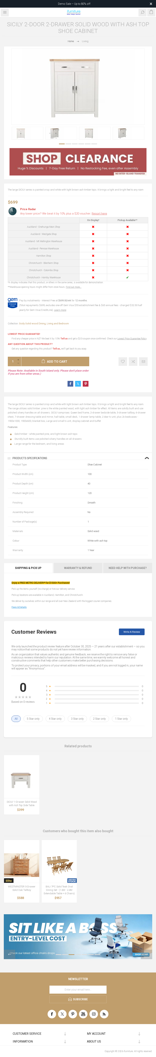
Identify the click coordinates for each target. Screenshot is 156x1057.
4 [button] (78, 954)
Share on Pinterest (85, 384)
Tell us (64, 338)
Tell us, (56, 348)
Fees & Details (19, 607)
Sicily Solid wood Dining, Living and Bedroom (44, 323)
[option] (27, 133)
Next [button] (146, 954)
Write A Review (131, 631)
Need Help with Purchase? (128, 568)
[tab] (28, 568)
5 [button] (84, 954)
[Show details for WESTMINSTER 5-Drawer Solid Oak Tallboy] (21, 865)
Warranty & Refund (78, 568)
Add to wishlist (123, 361)
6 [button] (91, 954)
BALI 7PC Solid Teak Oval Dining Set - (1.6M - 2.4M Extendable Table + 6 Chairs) (59, 890)
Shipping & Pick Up (28, 568)
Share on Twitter (78, 384)
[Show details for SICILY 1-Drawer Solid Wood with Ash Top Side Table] (21, 780)
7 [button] (97, 954)
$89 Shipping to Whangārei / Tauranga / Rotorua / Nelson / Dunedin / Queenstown (74, 3)
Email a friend (143, 361)
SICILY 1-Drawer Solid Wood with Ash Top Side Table (22, 803)
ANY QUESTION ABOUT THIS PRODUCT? (30, 344)
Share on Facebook (70, 384)
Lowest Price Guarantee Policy (131, 338)
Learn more (60, 310)
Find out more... (73, 287)
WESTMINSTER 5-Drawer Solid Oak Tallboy (21, 888)
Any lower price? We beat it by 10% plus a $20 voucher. (63, 213)
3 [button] (71, 954)
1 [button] (58, 954)
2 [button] (65, 954)
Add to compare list (133, 361)
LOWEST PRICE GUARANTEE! (24, 334)
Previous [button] (9, 954)
